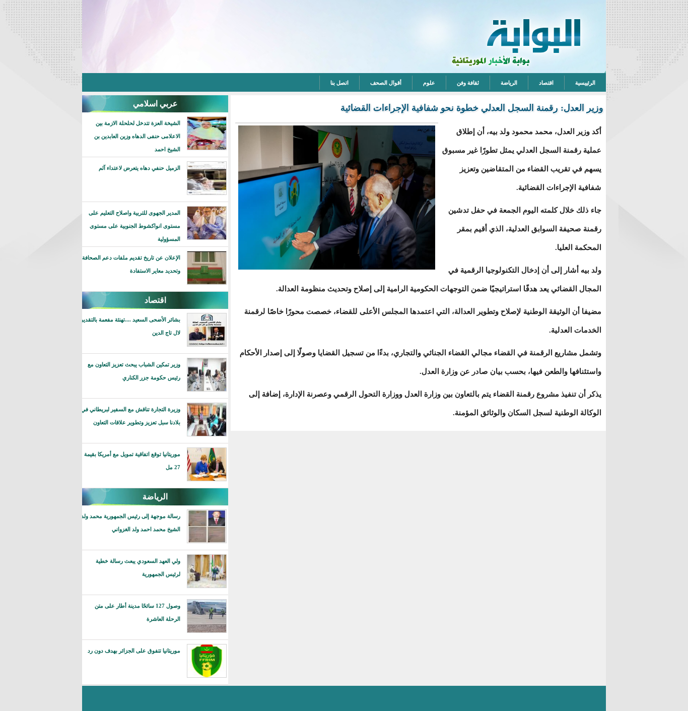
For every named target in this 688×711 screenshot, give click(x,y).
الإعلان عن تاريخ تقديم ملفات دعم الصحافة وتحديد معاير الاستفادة (131, 264)
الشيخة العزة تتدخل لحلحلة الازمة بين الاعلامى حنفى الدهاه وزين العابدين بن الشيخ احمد (137, 136)
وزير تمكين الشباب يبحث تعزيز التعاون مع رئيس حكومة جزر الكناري (134, 370)
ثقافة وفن (468, 83)
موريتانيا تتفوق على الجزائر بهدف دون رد (134, 651)
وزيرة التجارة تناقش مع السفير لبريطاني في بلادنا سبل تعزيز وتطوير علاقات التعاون (130, 415)
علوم (429, 83)
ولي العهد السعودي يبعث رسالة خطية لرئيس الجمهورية (138, 567)
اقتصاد (546, 83)
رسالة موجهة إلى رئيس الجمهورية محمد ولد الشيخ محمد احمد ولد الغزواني (130, 522)
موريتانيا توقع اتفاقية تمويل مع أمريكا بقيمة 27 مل (132, 460)
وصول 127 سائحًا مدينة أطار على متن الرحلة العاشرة (137, 612)
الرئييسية (585, 83)
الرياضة (509, 83)
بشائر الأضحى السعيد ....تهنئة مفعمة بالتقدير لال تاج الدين (130, 326)
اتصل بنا (339, 83)
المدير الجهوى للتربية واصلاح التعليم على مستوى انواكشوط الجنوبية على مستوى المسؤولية (134, 226)
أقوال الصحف (385, 83)
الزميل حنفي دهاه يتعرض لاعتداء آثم (139, 168)
